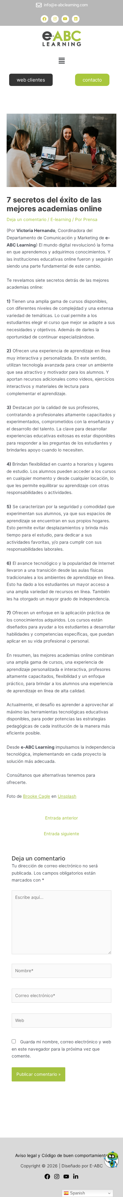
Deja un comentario (26, 219)
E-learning (60, 219)
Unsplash (67, 796)
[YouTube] (66, 1176)
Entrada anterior (61, 817)
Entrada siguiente (61, 833)
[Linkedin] (76, 1176)
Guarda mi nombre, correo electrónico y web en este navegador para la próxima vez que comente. (61, 1048)
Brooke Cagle (36, 796)
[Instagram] (57, 1176)
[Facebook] (47, 1176)
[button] (61, 60)
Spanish (77, 1193)
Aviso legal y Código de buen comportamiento (61, 1155)
